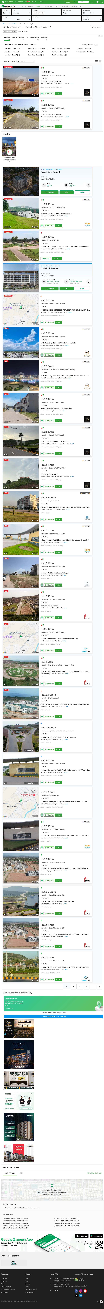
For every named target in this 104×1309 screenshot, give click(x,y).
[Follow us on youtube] (85, 1292)
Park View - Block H (12, 48)
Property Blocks (22, 2)
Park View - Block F (12, 55)
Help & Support (6, 1287)
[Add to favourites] (37, 95)
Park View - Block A (59, 55)
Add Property (29, 1292)
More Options (87, 17)
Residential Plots (18, 38)
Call (59, 94)
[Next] (99, 986)
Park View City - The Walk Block (85, 52)
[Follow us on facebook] (77, 1292)
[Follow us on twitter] (77, 1297)
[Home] (2, 2)
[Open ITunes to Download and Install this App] (82, 1237)
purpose (5, 10)
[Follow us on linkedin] (81, 1297)
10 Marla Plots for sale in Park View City (67, 1223)
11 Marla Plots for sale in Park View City (16, 1225)
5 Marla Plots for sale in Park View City (15, 1218)
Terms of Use (5, 1292)
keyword (35, 17)
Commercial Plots (32, 38)
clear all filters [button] (22, 31)
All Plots (7, 38)
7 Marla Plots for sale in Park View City (15, 1220)
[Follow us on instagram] (81, 1292)
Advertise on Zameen (8, 1289)
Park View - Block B (36, 55)
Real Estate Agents (31, 1289)
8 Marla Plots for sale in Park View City (66, 1220)
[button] (6, 12)
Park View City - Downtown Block (61, 48)
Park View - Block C (60, 52)
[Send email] (42, 93)
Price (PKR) (6, 17)
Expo (27, 1287)
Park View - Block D (83, 48)
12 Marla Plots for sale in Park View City (67, 1225)
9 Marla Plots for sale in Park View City (15, 1223)
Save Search (97, 27)
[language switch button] (92, 2)
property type (67, 10)
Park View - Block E (36, 52)
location (35, 10)
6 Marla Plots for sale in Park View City (66, 1218)
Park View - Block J (12, 52)
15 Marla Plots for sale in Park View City (16, 1228)
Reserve (51, 192)
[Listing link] (47, 81)
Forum (27, 1284)
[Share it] (34, 95)
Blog (26, 1278)
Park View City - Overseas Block (37, 48)
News (27, 1281)
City (14, 10)
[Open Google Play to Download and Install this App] (96, 1237)
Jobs (2, 1284)
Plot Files (44, 38)
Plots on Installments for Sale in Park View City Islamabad (21, 1208)
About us (4, 1278)
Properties (9, 2)
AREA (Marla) (86, 10)
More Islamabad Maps (94, 1173)
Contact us (4, 1281)
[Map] (32, 95)
